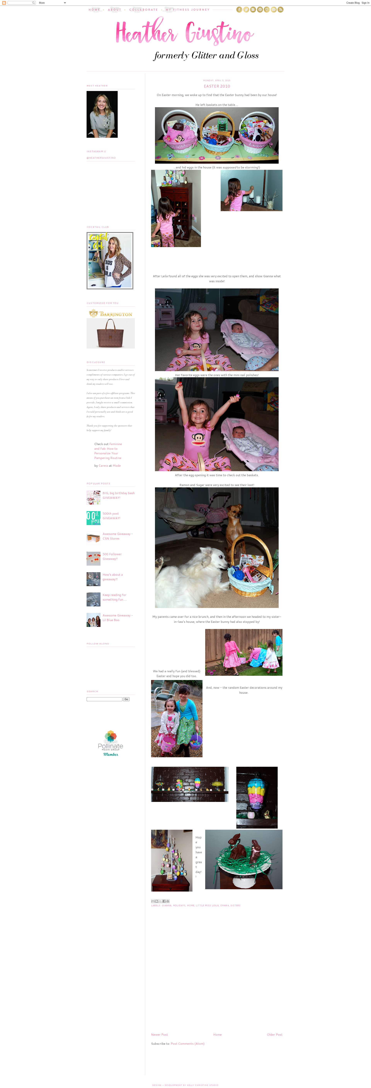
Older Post (275, 1034)
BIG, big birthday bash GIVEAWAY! (119, 495)
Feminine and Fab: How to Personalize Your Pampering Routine (108, 451)
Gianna (167, 905)
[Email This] (153, 901)
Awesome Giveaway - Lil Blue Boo (118, 617)
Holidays (179, 905)
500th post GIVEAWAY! (111, 515)
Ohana (224, 905)
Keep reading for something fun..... (115, 597)
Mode (117, 465)
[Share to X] (160, 901)
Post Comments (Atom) (188, 1043)
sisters (236, 905)
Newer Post (159, 1034)
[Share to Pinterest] (168, 901)
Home (190, 905)
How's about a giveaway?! (113, 576)
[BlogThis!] (157, 901)
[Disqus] (217, 980)
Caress (103, 465)
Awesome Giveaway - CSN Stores (118, 536)
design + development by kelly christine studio (185, 1085)
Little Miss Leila (207, 905)
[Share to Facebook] (164, 901)
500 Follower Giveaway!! (112, 556)
